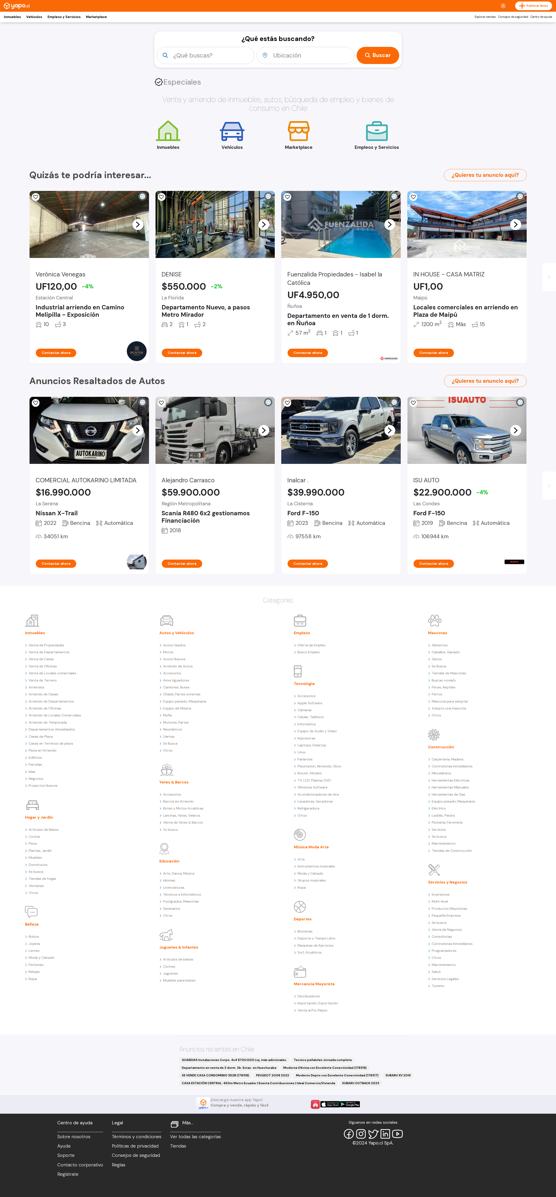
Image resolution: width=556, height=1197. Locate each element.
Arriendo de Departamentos (51, 701)
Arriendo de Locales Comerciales (55, 715)
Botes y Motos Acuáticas (183, 808)
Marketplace (96, 17)
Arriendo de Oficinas (45, 708)
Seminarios (171, 908)
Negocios (36, 778)
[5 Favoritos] (161, 197)
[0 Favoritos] (36, 197)
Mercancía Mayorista (314, 984)
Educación (169, 861)
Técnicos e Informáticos (182, 894)
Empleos (302, 632)
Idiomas (169, 880)
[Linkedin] (385, 1134)
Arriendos (36, 687)
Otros (33, 892)
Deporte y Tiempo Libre (316, 938)
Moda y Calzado (42, 957)
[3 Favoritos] (413, 403)
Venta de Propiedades (46, 645)
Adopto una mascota (449, 708)
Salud (436, 971)
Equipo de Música (177, 708)
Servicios (439, 829)
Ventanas (36, 885)
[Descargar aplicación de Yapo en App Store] (330, 1104)
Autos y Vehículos (176, 632)
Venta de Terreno (43, 680)
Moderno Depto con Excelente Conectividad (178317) (337, 1075)
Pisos (33, 843)
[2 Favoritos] (36, 403)
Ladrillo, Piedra (443, 815)
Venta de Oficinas (43, 666)
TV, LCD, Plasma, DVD (314, 780)
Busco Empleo (309, 652)
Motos (168, 652)
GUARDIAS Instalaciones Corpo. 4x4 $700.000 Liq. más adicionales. (234, 1060)
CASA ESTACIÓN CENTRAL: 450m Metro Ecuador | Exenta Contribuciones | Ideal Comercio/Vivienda (258, 1083)
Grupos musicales (312, 880)
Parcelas (35, 764)
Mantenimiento (444, 843)
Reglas (118, 1165)
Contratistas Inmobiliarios (452, 766)
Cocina (34, 836)
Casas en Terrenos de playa (51, 743)
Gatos (437, 659)
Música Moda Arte (311, 847)
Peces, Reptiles (443, 687)
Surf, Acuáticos (310, 952)
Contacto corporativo (80, 1165)
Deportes (303, 919)
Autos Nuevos (174, 659)
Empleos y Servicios (64, 17)
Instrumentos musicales (316, 866)
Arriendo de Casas (43, 694)
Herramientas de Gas (448, 794)
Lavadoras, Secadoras (315, 801)
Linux (302, 752)
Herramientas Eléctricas (451, 780)
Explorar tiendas (485, 17)
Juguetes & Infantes (178, 947)
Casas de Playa (41, 736)
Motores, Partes (176, 722)
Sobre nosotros (73, 1137)
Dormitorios (38, 864)
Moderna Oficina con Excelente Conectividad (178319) (325, 1068)
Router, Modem (310, 773)
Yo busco (170, 829)
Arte (301, 859)
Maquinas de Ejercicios (316, 945)
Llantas (169, 736)
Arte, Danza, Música (178, 873)
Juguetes (170, 973)
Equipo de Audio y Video (317, 731)
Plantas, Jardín (40, 850)
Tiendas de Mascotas (449, 673)
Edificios (35, 757)
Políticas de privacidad (135, 1146)
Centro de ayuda (541, 17)
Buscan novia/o (444, 680)
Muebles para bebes (179, 980)
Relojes (34, 971)
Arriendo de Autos (178, 666)
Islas (32, 771)
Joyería (34, 943)
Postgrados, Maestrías (181, 901)
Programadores (444, 950)
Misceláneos (441, 773)
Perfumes (36, 964)
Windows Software (313, 787)
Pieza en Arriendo (42, 750)
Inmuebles (12, 17)
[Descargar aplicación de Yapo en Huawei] (315, 1104)
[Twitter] (373, 1134)
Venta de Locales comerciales (52, 673)
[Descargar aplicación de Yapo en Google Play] (350, 1104)
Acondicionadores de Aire (318, 794)
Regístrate (67, 1174)
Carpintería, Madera (447, 759)
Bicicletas (305, 931)
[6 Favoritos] (413, 197)
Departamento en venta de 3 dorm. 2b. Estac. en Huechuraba (229, 1068)
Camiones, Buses (176, 687)
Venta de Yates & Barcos (183, 822)
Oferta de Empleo (312, 645)
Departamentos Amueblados (52, 729)
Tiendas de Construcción (452, 850)
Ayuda (63, 1146)
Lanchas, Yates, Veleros (181, 815)
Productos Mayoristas (449, 908)
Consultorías (442, 936)
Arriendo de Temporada (48, 722)
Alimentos (440, 645)
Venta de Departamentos (49, 652)
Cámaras (305, 710)
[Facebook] (349, 1134)
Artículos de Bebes (44, 829)
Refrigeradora (308, 808)
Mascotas (437, 632)
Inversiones (441, 894)
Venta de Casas (41, 659)
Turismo (438, 986)
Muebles (35, 857)
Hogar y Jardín (39, 817)
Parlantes (305, 759)
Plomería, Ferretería (447, 822)
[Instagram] (361, 1134)
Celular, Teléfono (311, 717)
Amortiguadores (176, 680)
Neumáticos (172, 729)
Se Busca (170, 743)
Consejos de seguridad (513, 17)
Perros (437, 694)
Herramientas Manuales (450, 787)
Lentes (34, 950)
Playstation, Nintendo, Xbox (319, 766)
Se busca (36, 871)
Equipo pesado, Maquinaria (184, 701)
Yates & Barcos (174, 782)
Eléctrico (439, 808)
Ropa (33, 979)
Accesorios (172, 673)
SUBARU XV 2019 (398, 1075)
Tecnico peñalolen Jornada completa (323, 1060)
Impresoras (306, 738)
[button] (137, 224)
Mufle (167, 715)
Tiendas (178, 1146)
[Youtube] (397, 1134)
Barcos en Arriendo (178, 801)
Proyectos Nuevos (43, 785)
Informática (307, 724)
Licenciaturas (173, 887)
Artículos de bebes (178, 959)
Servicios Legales (445, 979)
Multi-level (440, 901)
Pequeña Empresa (446, 915)
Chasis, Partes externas (181, 694)
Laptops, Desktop (312, 745)
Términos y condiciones (136, 1137)
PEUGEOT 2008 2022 (272, 1075)
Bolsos (34, 936)
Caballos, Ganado (446, 652)
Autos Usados (174, 645)
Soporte (65, 1155)
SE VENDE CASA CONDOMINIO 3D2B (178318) (215, 1075)
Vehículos (34, 17)
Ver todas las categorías (195, 1137)
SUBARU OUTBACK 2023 (360, 1083)
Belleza (32, 924)
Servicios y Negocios (447, 882)
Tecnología (304, 683)
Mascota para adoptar (450, 701)
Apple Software (310, 703)
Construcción (441, 747)
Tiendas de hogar (42, 878)
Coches (169, 966)
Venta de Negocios (447, 929)
